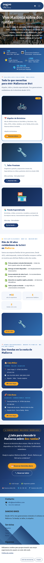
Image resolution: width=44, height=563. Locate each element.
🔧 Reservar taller (22, 473)
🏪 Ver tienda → (11, 225)
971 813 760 (10, 372)
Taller (7, 533)
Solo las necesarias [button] (27, 560)
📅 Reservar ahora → (13, 136)
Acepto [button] (39, 560)
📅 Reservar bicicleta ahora (22, 466)
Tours (7, 531)
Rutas (7, 536)
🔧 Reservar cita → (12, 181)
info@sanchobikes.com (16, 502)
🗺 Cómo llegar (11, 383)
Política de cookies (7, 553)
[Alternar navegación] (39, 6)
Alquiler (8, 528)
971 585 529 (10, 404)
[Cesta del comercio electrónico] (35, 6)
